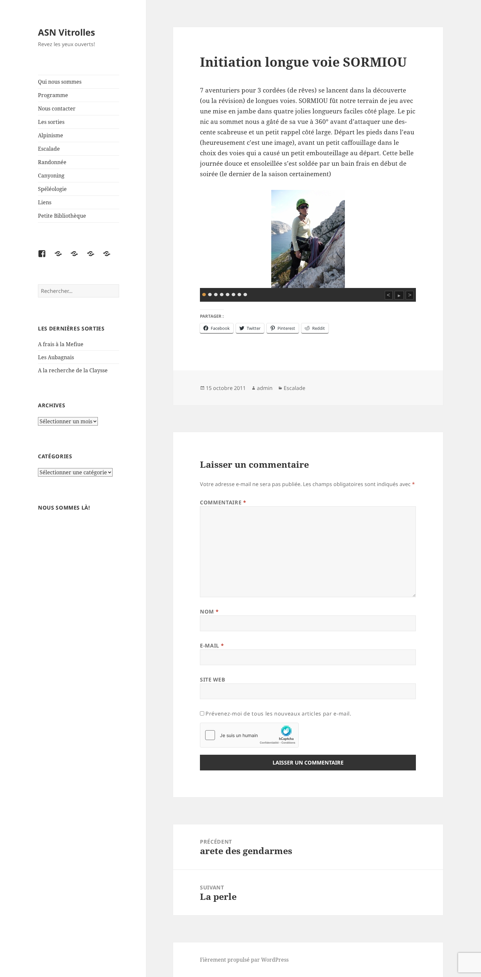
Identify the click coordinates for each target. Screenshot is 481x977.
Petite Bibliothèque (62, 215)
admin (265, 388)
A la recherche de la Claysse (73, 370)
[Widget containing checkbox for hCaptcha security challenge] (249, 735)
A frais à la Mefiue (60, 344)
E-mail (212, 645)
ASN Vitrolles (66, 32)
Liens (44, 202)
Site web (212, 679)
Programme (53, 95)
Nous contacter (57, 108)
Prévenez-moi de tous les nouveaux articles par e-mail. (278, 713)
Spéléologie (52, 189)
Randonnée (52, 162)
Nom (209, 611)
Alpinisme (50, 135)
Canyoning (51, 175)
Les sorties (51, 122)
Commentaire (223, 502)
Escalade (49, 148)
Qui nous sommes (59, 81)
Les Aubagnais (56, 357)
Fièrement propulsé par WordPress (244, 959)
